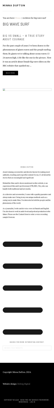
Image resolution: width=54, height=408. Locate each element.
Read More (10, 73)
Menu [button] (48, 5)
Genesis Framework (40, 400)
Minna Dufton (14, 5)
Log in (32, 402)
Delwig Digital (23, 383)
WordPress (23, 402)
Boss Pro (24, 400)
